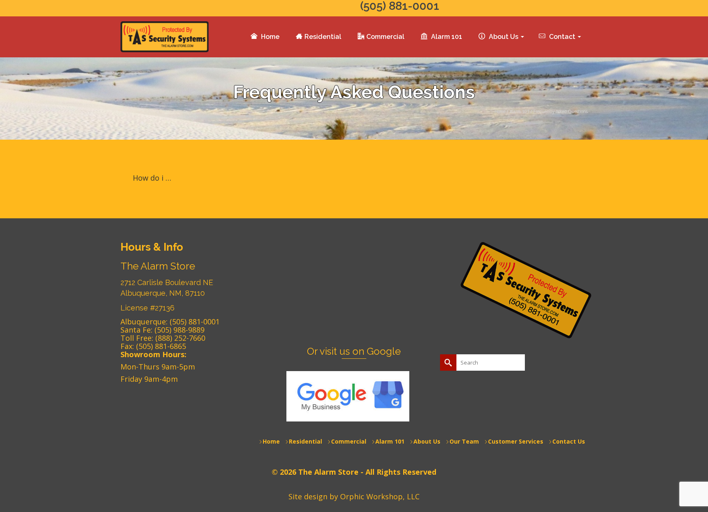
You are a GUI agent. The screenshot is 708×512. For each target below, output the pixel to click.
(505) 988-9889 (179, 330)
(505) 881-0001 (195, 321)
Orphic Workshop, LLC (380, 496)
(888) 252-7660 (180, 338)
